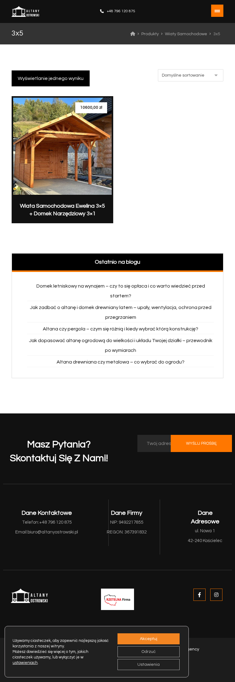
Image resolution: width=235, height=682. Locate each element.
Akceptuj (148, 639)
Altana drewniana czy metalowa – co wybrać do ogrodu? (121, 362)
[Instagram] (216, 595)
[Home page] (132, 34)
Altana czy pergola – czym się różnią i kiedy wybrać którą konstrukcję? (120, 328)
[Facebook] (199, 595)
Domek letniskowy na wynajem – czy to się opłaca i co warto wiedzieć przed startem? (120, 291)
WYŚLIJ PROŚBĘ (201, 443)
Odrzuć (148, 652)
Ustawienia (148, 664)
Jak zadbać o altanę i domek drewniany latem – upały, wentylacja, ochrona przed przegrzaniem (120, 312)
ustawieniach (25, 663)
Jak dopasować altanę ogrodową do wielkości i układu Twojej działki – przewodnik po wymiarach (120, 345)
